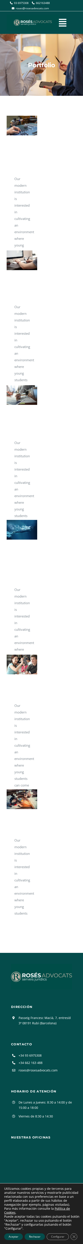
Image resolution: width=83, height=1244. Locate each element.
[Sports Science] (22, 529)
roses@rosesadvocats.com (38, 1070)
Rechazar (35, 1236)
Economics (15, 395)
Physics (15, 799)
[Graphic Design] (22, 260)
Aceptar (13, 1236)
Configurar (57, 1236)
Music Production (15, 126)
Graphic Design (15, 260)
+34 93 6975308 (30, 1055)
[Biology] (22, 664)
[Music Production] (22, 125)
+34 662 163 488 (30, 1063)
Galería (28, 126)
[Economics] (22, 395)
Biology (15, 664)
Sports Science (15, 530)
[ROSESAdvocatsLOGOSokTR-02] (41, 965)
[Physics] (22, 799)
